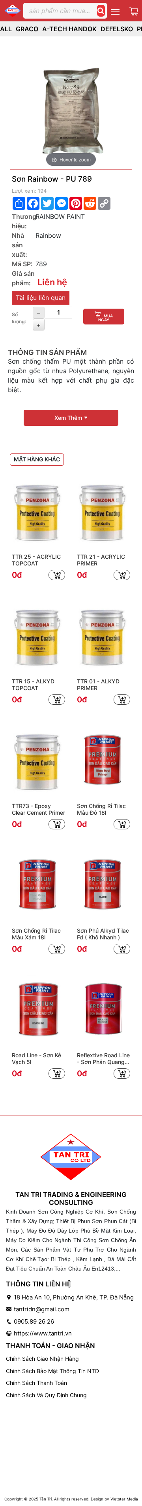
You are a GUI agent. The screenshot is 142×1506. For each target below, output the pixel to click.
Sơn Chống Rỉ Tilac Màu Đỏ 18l (101, 809)
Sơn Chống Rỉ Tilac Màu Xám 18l (36, 934)
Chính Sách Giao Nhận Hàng (42, 1358)
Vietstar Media (124, 1499)
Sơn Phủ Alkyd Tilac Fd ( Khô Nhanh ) (103, 934)
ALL (6, 29)
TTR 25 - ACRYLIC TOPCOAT (36, 560)
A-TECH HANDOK (69, 29)
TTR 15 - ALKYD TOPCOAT (33, 684)
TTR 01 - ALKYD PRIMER (98, 684)
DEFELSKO (117, 29)
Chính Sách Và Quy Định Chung (46, 1395)
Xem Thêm (69, 417)
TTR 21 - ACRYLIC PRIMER (101, 560)
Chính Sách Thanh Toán (36, 1382)
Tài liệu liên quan (40, 298)
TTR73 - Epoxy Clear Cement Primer (38, 809)
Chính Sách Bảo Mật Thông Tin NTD (52, 1371)
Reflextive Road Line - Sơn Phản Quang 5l (103, 1059)
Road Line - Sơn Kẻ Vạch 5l (36, 1058)
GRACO (27, 29)
